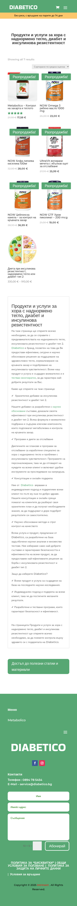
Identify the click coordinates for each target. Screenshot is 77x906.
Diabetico (17, 348)
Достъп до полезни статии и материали (35, 666)
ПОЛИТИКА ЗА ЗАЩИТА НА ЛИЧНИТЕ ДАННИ (42, 867)
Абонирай (57, 846)
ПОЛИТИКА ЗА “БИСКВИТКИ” (32, 863)
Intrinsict (43, 885)
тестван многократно (23, 377)
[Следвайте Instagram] (42, 763)
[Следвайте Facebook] (35, 763)
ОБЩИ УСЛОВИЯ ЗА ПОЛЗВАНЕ (37, 864)
